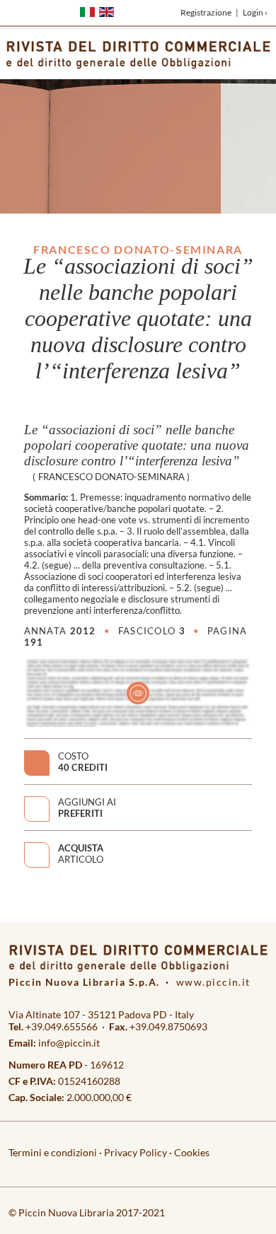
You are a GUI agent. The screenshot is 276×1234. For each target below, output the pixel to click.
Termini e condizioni (52, 1152)
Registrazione (205, 12)
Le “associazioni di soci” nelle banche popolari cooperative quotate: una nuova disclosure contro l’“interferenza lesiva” (136, 445)
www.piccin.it (213, 982)
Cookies (191, 1152)
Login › (255, 12)
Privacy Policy (135, 1152)
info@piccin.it (69, 1043)
